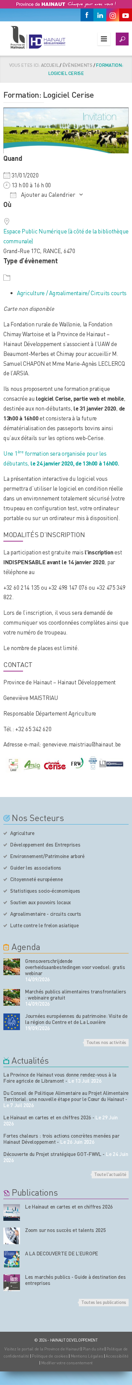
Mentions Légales (87, 1356)
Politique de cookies (50, 1356)
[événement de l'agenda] (11, 967)
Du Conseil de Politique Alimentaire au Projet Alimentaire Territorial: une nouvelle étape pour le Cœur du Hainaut (66, 1095)
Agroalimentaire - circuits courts (45, 913)
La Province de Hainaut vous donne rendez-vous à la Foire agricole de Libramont (59, 1077)
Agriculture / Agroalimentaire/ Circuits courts (72, 293)
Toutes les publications (103, 1302)
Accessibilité (117, 1356)
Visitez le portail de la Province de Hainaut (42, 1348)
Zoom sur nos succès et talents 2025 (65, 1230)
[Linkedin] (99, 14)
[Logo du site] (37, 37)
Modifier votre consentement (67, 1362)
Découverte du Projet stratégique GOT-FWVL (52, 1154)
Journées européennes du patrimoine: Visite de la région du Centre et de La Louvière (76, 1019)
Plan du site (93, 1348)
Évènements (77, 65)
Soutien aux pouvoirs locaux (40, 902)
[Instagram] (112, 14)
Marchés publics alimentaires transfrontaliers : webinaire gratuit (75, 994)
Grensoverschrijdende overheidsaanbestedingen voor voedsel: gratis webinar (75, 967)
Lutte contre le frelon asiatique (44, 925)
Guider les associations (35, 867)
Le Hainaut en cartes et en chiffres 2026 (47, 1117)
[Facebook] (87, 14)
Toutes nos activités (106, 1042)
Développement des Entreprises (45, 844)
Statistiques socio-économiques (45, 890)
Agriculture (22, 833)
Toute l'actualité (110, 1174)
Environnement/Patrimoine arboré (47, 856)
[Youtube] (125, 14)
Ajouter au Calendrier (47, 194)
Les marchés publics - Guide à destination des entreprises (75, 1279)
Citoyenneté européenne (36, 879)
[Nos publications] (11, 1212)
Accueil (50, 65)
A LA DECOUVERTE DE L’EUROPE (61, 1253)
